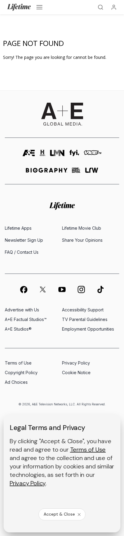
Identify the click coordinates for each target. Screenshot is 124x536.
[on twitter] (42, 289)
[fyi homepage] (74, 155)
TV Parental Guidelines (84, 319)
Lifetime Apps (18, 228)
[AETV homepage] (29, 155)
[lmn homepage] (57, 155)
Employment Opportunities (88, 329)
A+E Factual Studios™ (26, 319)
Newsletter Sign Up (24, 240)
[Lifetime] (19, 7)
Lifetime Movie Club (81, 228)
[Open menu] (39, 7)
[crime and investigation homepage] (76, 173)
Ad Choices (16, 382)
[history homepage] (42, 155)
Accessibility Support (83, 309)
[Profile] (114, 7)
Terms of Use (18, 362)
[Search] (101, 7)
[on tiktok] (100, 289)
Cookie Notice (76, 372)
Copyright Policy (21, 372)
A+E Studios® (18, 329)
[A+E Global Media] (62, 114)
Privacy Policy (76, 362)
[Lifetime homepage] (62, 206)
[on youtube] (62, 289)
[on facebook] (23, 289)
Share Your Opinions (82, 240)
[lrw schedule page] (91, 173)
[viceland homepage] (92, 155)
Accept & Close (59, 514)
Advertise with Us (22, 309)
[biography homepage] (46, 173)
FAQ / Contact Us (22, 252)
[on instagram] (81, 289)
